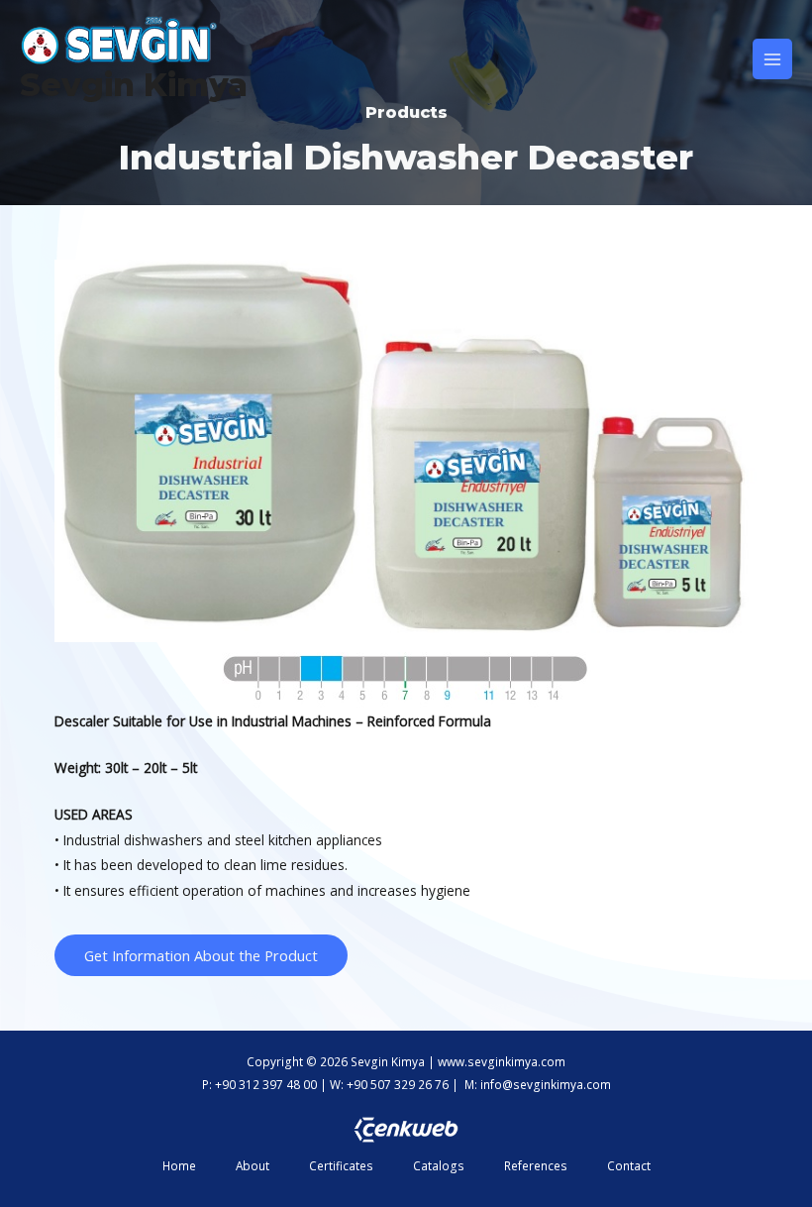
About (252, 1165)
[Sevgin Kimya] (119, 40)
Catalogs (438, 1165)
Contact (629, 1165)
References (535, 1165)
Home (179, 1165)
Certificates (341, 1165)
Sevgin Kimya (134, 84)
